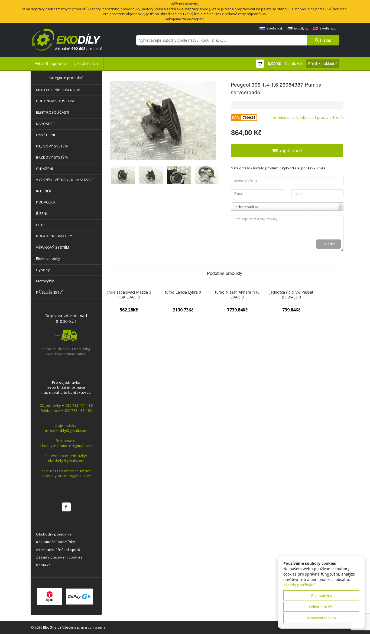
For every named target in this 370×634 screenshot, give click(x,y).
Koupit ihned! (289, 150)
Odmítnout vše (321, 606)
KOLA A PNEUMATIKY (54, 236)
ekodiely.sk (275, 28)
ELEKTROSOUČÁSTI (52, 112)
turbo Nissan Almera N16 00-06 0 (237, 295)
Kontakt (43, 565)
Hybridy (43, 269)
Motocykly (45, 280)
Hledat (325, 40)
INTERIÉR (43, 191)
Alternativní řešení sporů (58, 549)
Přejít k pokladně (322, 63)
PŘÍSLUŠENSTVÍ (49, 292)
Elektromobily (48, 258)
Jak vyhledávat (86, 63)
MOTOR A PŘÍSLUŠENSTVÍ (58, 89)
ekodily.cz (301, 28)
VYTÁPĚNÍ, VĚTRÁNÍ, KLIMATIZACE (65, 179)
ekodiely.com (329, 28)
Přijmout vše (321, 595)
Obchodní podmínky (54, 534)
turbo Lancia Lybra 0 (183, 292)
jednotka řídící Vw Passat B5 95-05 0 (291, 295)
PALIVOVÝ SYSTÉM (52, 146)
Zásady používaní (299, 584)
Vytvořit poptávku (50, 63)
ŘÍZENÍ (41, 213)
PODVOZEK (46, 202)
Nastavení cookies (321, 617)
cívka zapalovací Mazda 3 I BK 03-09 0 (129, 295)
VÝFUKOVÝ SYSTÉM (52, 247)
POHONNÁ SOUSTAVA (55, 100)
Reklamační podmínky (55, 541)
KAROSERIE (46, 123)
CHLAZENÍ (44, 168)
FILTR (40, 224)
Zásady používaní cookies (59, 557)
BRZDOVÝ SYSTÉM (52, 157)
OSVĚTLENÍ (45, 134)
